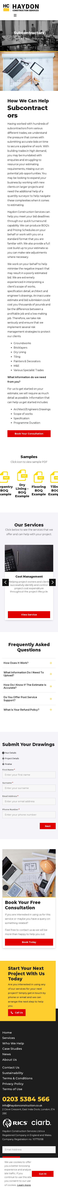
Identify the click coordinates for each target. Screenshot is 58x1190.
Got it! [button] (42, 1173)
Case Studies (12, 1049)
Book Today (29, 942)
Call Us (18, 1012)
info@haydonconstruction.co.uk (22, 1105)
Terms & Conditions (17, 1078)
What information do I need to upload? (24, 674)
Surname (7, 783)
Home (7, 1032)
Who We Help (13, 1043)
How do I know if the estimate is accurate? (25, 686)
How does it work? (16, 662)
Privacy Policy (13, 1084)
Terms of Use (12, 1089)
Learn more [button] (24, 1185)
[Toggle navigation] (15, 15)
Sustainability (12, 1073)
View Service (29, 614)
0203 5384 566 (25, 1099)
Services (8, 1038)
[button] (5, 582)
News (6, 1054)
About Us (9, 1059)
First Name (8, 770)
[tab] (9, 753)
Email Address (10, 796)
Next (48, 826)
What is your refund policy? (21, 709)
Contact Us (10, 1067)
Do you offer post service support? (20, 699)
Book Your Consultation (29, 433)
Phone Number (10, 809)
